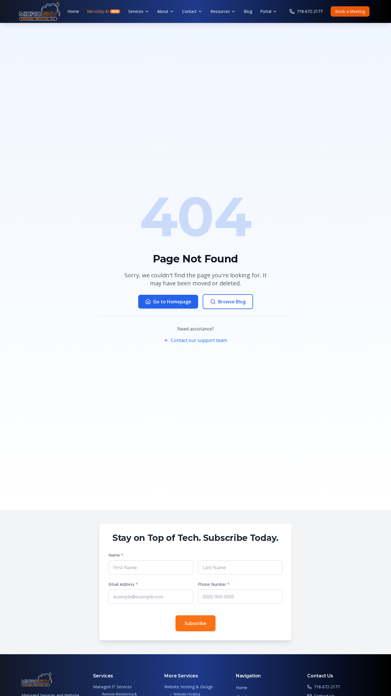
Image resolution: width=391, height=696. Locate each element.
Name (115, 555)
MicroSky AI (103, 11)
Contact (189, 11)
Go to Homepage (172, 301)
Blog (248, 11)
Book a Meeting (350, 11)
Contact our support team (199, 340)
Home (73, 11)
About (162, 11)
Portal (265, 11)
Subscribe (195, 623)
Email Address (123, 584)
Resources (220, 11)
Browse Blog (232, 301)
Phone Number (214, 584)
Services (135, 11)
